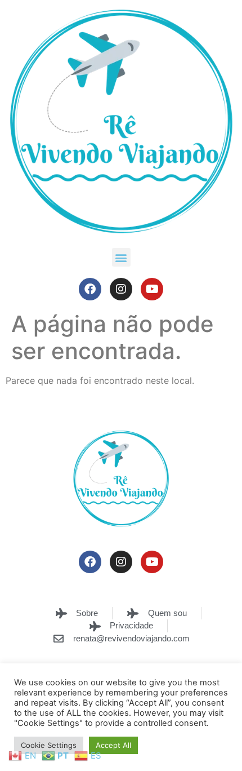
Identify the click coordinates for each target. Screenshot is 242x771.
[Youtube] (152, 289)
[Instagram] (121, 289)
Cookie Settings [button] (49, 745)
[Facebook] (90, 289)
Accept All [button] (113, 745)
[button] (121, 257)
